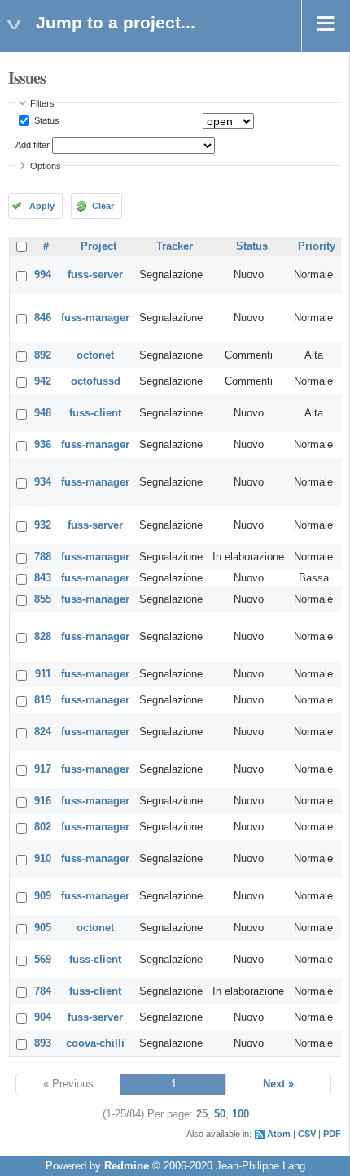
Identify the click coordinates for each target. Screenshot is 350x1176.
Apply (42, 206)
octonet (95, 355)
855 (42, 599)
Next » (278, 1084)
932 (42, 525)
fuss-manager (95, 318)
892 (42, 355)
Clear (103, 206)
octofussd (95, 381)
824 (42, 732)
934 (42, 482)
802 (42, 827)
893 (42, 1043)
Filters (42, 103)
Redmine (126, 1166)
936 (42, 445)
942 (42, 381)
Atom (279, 1134)
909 (42, 896)
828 (42, 636)
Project (98, 246)
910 (42, 859)
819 (42, 700)
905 (42, 928)
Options (45, 166)
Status (45, 120)
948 (42, 413)
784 (42, 991)
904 (42, 1017)
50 (219, 1114)
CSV (307, 1134)
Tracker (174, 246)
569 (42, 959)
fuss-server (95, 275)
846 (42, 318)
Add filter (32, 145)
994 (42, 275)
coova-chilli (95, 1043)
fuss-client (95, 413)
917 (42, 769)
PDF (332, 1134)
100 (240, 1114)
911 (43, 674)
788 (42, 557)
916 (42, 801)
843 (42, 578)
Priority (316, 246)
